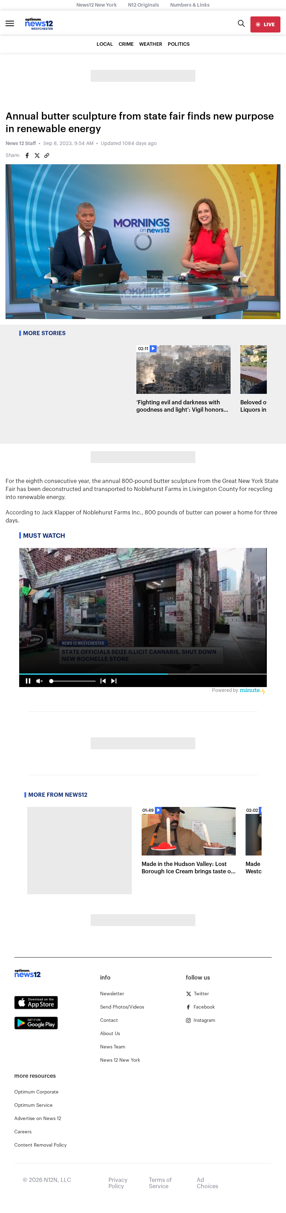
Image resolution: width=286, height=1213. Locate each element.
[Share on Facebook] (27, 155)
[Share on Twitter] (37, 155)
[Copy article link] (47, 155)
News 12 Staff (21, 143)
